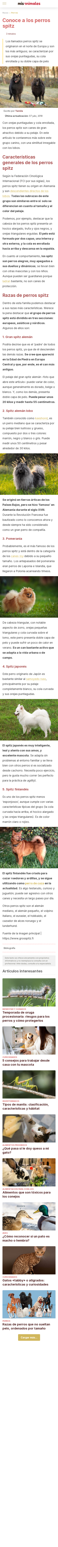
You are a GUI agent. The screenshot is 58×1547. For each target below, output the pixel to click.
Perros (14, 13)
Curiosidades (9, 1057)
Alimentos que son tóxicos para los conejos (26, 1194)
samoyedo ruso (36, 679)
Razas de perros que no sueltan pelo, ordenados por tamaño (26, 1326)
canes (17, 556)
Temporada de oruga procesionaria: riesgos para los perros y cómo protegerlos (26, 1016)
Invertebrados (10, 1101)
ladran (6, 281)
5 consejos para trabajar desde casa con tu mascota (26, 1062)
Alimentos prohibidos (14, 1145)
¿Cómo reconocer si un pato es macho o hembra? (26, 1238)
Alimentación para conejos (18, 1189)
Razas (5, 13)
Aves (5, 1233)
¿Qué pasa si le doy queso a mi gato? (25, 1150)
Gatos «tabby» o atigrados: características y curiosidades (25, 1282)
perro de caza (34, 883)
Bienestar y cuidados (14, 1009)
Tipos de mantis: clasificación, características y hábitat (25, 1106)
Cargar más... (29, 1337)
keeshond (41, 418)
